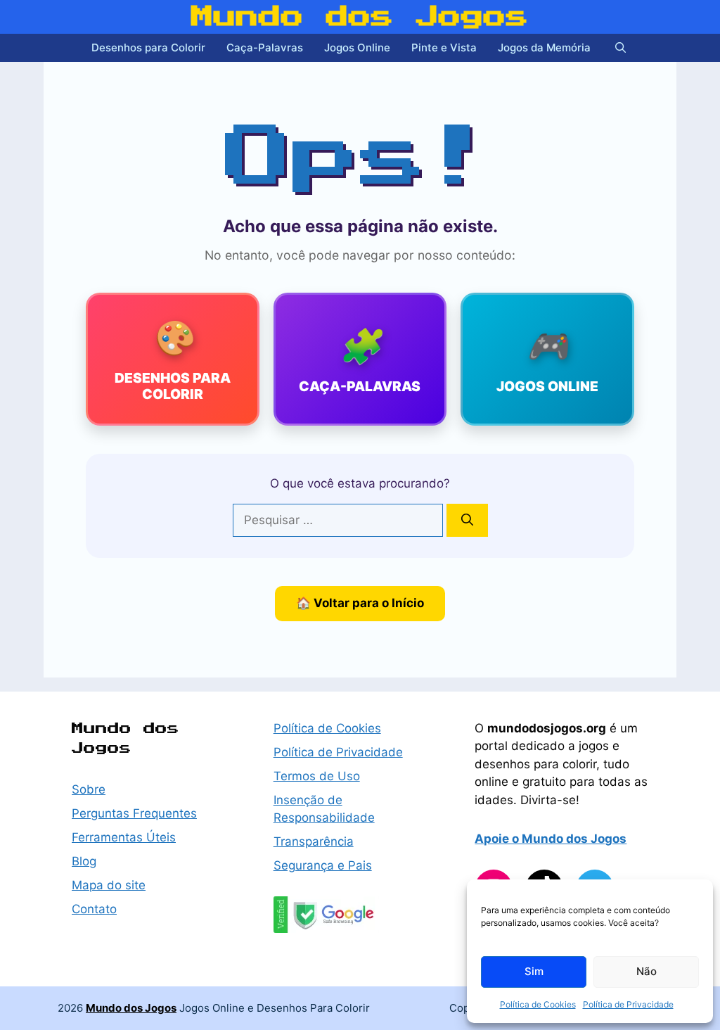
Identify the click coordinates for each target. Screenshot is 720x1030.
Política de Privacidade (628, 1004)
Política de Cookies (538, 1004)
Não (646, 971)
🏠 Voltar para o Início (360, 603)
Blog (84, 861)
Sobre (88, 789)
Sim (534, 971)
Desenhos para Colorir (148, 47)
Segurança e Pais (323, 865)
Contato (94, 909)
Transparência (314, 841)
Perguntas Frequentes (134, 813)
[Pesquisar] (467, 521)
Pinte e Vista (444, 47)
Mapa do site (109, 885)
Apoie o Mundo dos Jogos (550, 839)
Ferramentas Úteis (124, 837)
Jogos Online (357, 47)
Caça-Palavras (264, 47)
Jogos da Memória (544, 47)
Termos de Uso (317, 776)
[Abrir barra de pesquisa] (620, 47)
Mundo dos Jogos (360, 17)
